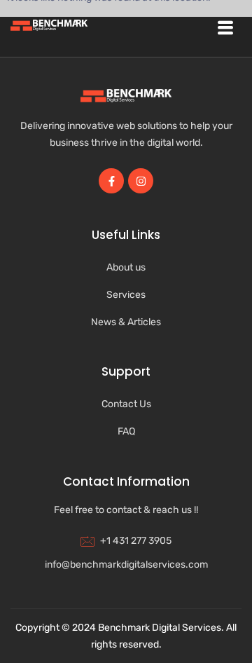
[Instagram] (140, 180)
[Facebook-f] (111, 180)
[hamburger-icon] (225, 28)
